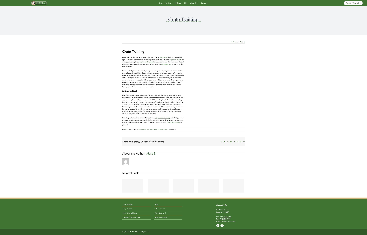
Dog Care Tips (142, 129)
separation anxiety (175, 60)
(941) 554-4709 (224, 219)
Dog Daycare (127, 209)
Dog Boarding (128, 204)
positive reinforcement (147, 62)
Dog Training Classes (152, 129)
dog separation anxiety (162, 118)
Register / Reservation (353, 3)
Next (241, 42)
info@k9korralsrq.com (228, 221)
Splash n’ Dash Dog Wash (131, 217)
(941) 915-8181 (226, 217)
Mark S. (126, 129)
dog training (163, 57)
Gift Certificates (160, 209)
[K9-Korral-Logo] (39, 1)
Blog (156, 204)
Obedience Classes (162, 129)
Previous (235, 42)
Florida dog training (173, 122)
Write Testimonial (160, 213)
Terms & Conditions (161, 217)
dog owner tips (166, 64)
